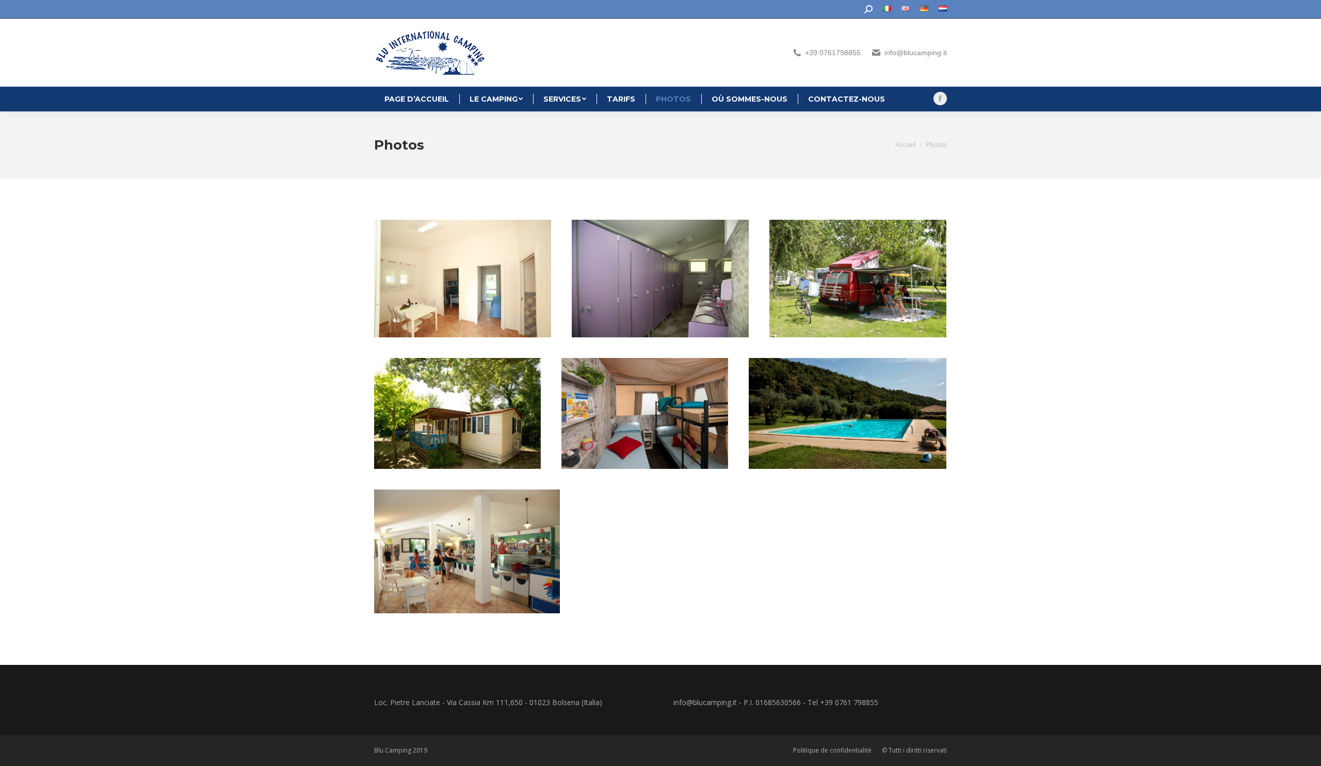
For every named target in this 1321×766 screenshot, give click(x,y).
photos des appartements (463, 278)
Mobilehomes (457, 414)
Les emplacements (858, 278)
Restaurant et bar (467, 551)
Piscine (847, 414)
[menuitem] (887, 9)
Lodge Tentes (645, 414)
